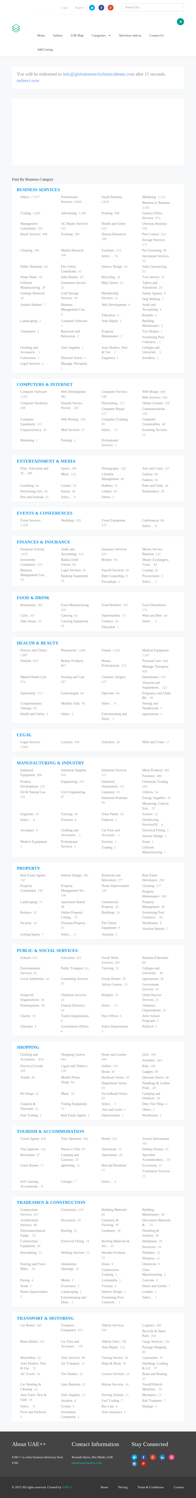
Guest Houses (32, 1165)
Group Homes (114, 979)
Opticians (111, 693)
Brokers (109, 560)
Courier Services (115, 1374)
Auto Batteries (73, 1384)
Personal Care (155, 661)
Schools (29, 958)
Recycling (111, 277)
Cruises (67, 1406)
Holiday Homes (155, 1149)
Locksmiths (111, 1280)
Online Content (156, 403)
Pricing (123, 1487)
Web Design (153, 392)
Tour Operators (74, 1138)
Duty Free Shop (154, 1104)
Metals (67, 1280)
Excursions (152, 1165)
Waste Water (31, 277)
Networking (113, 403)
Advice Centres (114, 984)
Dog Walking (153, 299)
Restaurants (31, 605)
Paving (26, 1280)
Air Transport (73, 1363)
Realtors (28, 912)
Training (70, 234)
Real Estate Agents (75, 1115)
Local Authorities (34, 979)
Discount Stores (73, 358)
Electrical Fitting (155, 830)
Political (149, 1026)
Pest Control (154, 234)
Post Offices (112, 1016)
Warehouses (152, 923)
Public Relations (34, 266)
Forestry (109, 1286)
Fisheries (109, 820)
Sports (68, 468)
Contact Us (156, 35)
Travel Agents (33, 1138)
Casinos (150, 474)
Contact (179, 1487)
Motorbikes (30, 1358)
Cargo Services (155, 1341)
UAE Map (77, 35)
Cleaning (29, 250)
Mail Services (73, 430)
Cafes (27, 615)
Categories (99, 35)
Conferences (153, 520)
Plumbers (151, 1252)
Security (109, 842)
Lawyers (70, 742)
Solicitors (111, 742)
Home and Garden (156, 1286)
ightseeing (70, 1165)
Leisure (68, 485)
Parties (68, 491)
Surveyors (151, 1247)
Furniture (111, 250)
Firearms (68, 820)
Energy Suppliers (156, 798)
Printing (111, 213)
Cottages (68, 1181)
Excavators (70, 1286)
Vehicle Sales (114, 1341)
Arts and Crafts (156, 468)
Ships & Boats (114, 1363)
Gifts (149, 1054)
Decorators (71, 1220)
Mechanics (152, 1395)
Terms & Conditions (151, 1487)
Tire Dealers (152, 331)
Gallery (58, 35)
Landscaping (30, 321)
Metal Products (155, 770)
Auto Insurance (114, 1412)
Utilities (150, 792)
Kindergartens (32, 1005)
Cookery (110, 621)
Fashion (150, 480)
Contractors (29, 358)
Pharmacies (73, 650)
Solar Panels (113, 814)
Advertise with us (130, 35)
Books (108, 1072)
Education (110, 315)
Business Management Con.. (74, 309)
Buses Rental (32, 1341)
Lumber (149, 1291)
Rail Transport (153, 1400)
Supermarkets (113, 615)
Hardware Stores (115, 1077)
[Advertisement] (98, 131)
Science (150, 814)
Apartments (112, 1155)
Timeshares (29, 331)
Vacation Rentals (155, 928)
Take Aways (31, 621)
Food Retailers (115, 605)
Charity (28, 1016)
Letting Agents (32, 934)
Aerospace (29, 830)
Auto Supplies (72, 347)
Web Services (154, 397)
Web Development (116, 305)
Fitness (111, 650)
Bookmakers (153, 491)
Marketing (153, 197)
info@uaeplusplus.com (87, 1463)
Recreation (30, 1155)
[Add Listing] (180, 21)
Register (79, 7)
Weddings (71, 520)
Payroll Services (115, 570)
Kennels (149, 315)
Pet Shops (29, 1093)
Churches (28, 1026)
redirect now (28, 80)
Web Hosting (73, 419)
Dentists (29, 661)
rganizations (152, 714)
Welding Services (75, 1252)
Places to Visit (73, 1149)
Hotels (109, 1138)
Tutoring (110, 968)
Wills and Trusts (155, 742)
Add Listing (45, 49)
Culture (109, 491)
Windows (151, 1258)
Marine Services (115, 1384)
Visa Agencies (33, 1149)
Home (41, 35)
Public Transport (75, 968)
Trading (30, 213)
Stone (147, 842)
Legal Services (32, 363)
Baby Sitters (112, 283)
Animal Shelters (33, 305)
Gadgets (150, 1072)
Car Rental (31, 1325)
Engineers (110, 358)
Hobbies (110, 485)
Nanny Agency (154, 293)
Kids (148, 1066)
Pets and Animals (34, 497)
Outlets (110, 1066)
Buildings (111, 912)
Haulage (149, 1406)
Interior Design (114, 266)
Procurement (152, 576)
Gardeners (111, 1230)
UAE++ (67, 1487)
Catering (69, 615)
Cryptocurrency (33, 430)
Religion (110, 995)
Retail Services (33, 234)
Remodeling (31, 1252)
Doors (107, 1264)
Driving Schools (115, 1395)
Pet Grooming (154, 250)
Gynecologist (72, 693)
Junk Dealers (72, 277)
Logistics (151, 1325)
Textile (27, 1077)
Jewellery (150, 358)
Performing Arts (34, 491)
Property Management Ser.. (73, 890)
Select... (110, 256)
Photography (114, 468)
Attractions (112, 1149)
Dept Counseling (115, 576)
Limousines (152, 1358)
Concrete (150, 1280)
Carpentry (111, 792)
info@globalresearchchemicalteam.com (98, 74)
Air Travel (30, 1374)
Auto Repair (112, 321)
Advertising (73, 213)
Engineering (72, 781)
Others (30, 197)
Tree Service (153, 277)
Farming (69, 814)
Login (64, 7)
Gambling (29, 485)
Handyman (152, 1241)
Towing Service (115, 1358)
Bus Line (109, 1406)
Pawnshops (111, 581)
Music (68, 474)
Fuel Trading (31, 1115)
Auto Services (73, 1358)
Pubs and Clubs (155, 485)
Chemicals (151, 1264)
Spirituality (31, 693)
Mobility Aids (73, 703)
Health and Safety (34, 714)
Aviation (68, 1400)
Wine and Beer (154, 615)
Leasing (150, 570)
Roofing (69, 1230)
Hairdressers (154, 677)
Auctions (109, 934)
